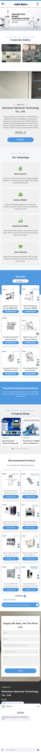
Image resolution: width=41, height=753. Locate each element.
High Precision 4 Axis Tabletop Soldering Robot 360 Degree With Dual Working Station (30, 338)
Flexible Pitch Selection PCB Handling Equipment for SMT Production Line (17, 605)
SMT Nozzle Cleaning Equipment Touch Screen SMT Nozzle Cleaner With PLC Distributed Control (30, 523)
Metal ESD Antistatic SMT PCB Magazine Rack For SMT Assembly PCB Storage (11, 523)
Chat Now (20, 140)
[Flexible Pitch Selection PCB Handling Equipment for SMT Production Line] (37, 605)
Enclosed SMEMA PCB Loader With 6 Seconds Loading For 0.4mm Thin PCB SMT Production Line (11, 585)
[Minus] (38, 706)
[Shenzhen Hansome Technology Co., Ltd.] (21, 4)
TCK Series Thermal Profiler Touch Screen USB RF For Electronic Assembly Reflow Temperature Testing (30, 492)
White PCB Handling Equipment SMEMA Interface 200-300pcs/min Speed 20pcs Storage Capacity (30, 307)
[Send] (38, 750)
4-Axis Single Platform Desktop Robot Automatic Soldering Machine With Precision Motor (30, 369)
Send (20, 671)
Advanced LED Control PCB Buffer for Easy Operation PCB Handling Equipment (10, 369)
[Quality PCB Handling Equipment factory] (20, 32)
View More (19, 132)
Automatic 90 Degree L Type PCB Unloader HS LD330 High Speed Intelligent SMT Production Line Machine (11, 492)
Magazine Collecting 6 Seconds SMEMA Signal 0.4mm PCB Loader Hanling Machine (11, 307)
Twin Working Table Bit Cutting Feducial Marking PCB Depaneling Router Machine (11, 338)
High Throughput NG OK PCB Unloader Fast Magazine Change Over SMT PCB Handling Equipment (30, 554)
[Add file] (2, 750)
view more (20, 281)
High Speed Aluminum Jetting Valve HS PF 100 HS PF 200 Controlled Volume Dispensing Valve (30, 585)
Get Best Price (10, 311)
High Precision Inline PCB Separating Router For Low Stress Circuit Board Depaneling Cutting (11, 554)
